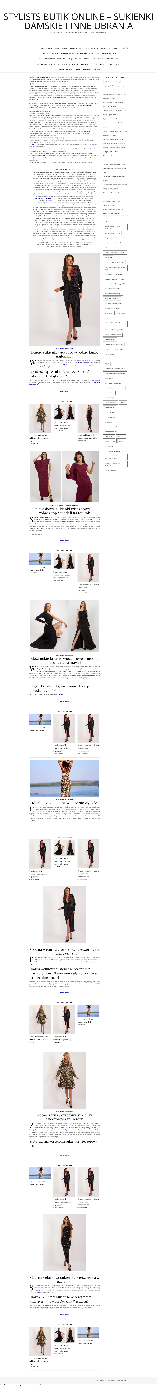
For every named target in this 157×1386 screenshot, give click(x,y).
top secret (120, 436)
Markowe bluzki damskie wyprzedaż (112, 324)
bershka (123, 238)
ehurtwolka (108, 257)
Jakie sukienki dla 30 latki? (112, 289)
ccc (106, 248)
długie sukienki (83, 362)
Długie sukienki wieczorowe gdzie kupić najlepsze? (64, 354)
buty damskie (100, 64)
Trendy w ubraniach (73, 505)
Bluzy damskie (61, 48)
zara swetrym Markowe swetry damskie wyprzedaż (114, 457)
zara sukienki (109, 446)
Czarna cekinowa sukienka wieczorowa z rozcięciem (64, 1279)
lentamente (108, 313)
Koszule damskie (65, 70)
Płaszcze (87, 70)
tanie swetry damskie (111, 432)
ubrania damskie (110, 441)
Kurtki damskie (92, 48)
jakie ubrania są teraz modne (106, 59)
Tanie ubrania (109, 436)
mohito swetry (109, 354)
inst (122, 279)
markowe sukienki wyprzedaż (114, 330)
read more (64, 391)
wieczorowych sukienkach (43, 198)
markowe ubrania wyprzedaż (114, 344)
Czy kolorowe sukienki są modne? (115, 252)
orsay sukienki (109, 378)
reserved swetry (110, 388)
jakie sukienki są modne (112, 298)
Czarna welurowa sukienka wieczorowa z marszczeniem (64, 951)
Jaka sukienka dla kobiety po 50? (115, 284)
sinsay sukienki (109, 393)
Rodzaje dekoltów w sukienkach (52, 59)
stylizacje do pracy (110, 402)
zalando (121, 441)
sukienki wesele (109, 407)
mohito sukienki (119, 349)
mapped (107, 318)
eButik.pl (64, 365)
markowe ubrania (110, 339)
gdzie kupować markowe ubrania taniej (115, 268)
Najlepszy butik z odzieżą (79, 59)
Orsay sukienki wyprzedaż (113, 383)
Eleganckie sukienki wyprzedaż (114, 262)
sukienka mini (41, 155)
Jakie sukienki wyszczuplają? (113, 303)
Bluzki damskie (76, 48)
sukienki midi (33, 144)
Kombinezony (114, 64)
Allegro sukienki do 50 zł (112, 233)
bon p (106, 243)
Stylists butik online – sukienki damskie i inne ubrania (78, 21)
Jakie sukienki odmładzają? (113, 293)
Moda (78, 70)
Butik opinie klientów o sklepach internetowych (57, 64)
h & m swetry (120, 274)
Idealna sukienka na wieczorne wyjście (64, 802)
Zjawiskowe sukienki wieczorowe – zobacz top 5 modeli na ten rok (64, 510)
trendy (31, 964)
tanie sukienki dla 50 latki (112, 422)
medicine (107, 349)
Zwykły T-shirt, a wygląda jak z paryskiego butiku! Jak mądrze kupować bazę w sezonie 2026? (115, 86)
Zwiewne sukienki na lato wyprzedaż (112, 464)
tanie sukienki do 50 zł (111, 427)
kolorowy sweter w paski (112, 308)
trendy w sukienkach (49, 53)
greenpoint (108, 274)
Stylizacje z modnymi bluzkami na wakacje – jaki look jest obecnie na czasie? (113, 123)
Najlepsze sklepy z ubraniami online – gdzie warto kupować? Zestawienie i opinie (114, 168)
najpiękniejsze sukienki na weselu (115, 368)
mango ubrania (120, 313)
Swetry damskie (67, 53)
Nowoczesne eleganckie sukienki (115, 373)
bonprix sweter (117, 243)
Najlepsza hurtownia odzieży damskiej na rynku (96, 53)
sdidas (122, 388)
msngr (107, 364)
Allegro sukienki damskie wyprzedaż (112, 227)
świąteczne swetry (111, 470)
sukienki (39, 84)
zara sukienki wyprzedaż (112, 451)
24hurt (107, 221)
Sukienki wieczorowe (64, 349)
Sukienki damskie (45, 48)
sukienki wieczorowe (44, 77)
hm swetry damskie (111, 279)
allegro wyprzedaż (110, 238)
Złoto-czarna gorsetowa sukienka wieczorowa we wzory (39, 438)
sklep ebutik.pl (109, 398)
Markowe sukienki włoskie (113, 335)
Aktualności (86, 64)
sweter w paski (109, 412)
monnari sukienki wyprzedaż (113, 359)
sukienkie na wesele (109, 48)
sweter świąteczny (111, 417)
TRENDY (97, 70)
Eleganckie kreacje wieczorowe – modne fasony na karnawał (61, 425)
